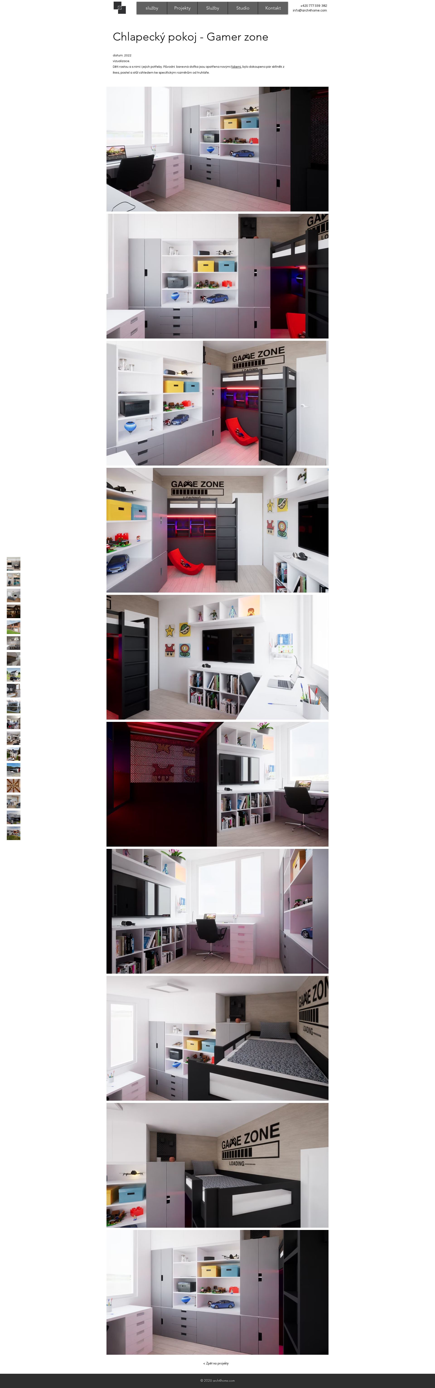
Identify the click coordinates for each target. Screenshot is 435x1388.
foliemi (236, 66)
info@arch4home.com (310, 10)
